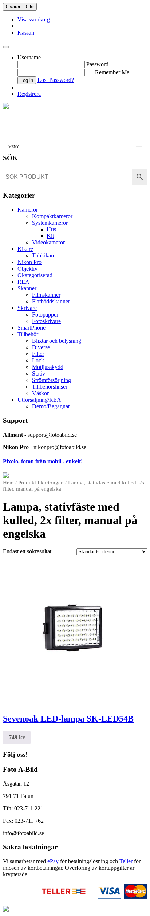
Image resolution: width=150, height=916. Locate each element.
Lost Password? (56, 80)
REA (23, 282)
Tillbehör (27, 334)
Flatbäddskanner (51, 301)
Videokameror (48, 242)
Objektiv (27, 269)
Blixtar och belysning (56, 341)
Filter (38, 354)
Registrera (29, 94)
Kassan (25, 33)
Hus (51, 229)
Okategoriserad (34, 275)
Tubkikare (43, 255)
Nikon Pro (29, 262)
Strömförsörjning (51, 380)
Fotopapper (45, 314)
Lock (38, 360)
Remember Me (111, 72)
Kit (50, 236)
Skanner (26, 288)
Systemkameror (50, 223)
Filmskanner (46, 295)
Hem (8, 482)
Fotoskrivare (46, 321)
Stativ (38, 373)
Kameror (27, 210)
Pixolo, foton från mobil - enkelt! (43, 461)
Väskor (40, 393)
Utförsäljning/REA (39, 400)
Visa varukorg (33, 19)
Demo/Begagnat (51, 406)
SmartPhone (31, 328)
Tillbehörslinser (49, 387)
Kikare (25, 249)
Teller (126, 861)
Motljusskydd (47, 367)
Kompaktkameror (52, 216)
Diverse (41, 347)
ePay (53, 861)
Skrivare (27, 308)
